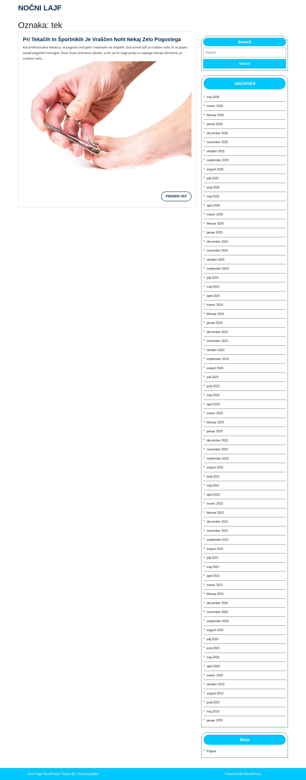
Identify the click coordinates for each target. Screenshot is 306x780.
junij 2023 (213, 386)
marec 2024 (215, 304)
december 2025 (217, 133)
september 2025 (218, 160)
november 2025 (217, 142)
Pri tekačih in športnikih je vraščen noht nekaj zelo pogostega (102, 39)
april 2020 (213, 666)
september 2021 (218, 539)
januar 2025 (215, 232)
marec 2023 (215, 413)
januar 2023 (215, 431)
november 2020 (217, 612)
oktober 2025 (215, 151)
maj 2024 (213, 286)
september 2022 (218, 458)
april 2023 (213, 404)
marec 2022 (215, 503)
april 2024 (213, 295)
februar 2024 (215, 314)
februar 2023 (215, 422)
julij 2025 (212, 178)
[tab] (244, 64)
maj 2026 (213, 97)
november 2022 (217, 449)
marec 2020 (215, 675)
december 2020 (217, 603)
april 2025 (213, 205)
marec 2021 (215, 585)
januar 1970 (215, 720)
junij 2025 (213, 187)
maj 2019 (213, 711)
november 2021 (217, 530)
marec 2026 (215, 106)
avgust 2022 (215, 467)
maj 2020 (213, 657)
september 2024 (218, 268)
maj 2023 (213, 395)
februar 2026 (215, 115)
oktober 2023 (215, 350)
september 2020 (218, 621)
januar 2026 (215, 124)
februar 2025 (215, 223)
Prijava (211, 751)
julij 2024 (212, 277)
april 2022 (213, 494)
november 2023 (217, 341)
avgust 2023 (215, 368)
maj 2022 (213, 485)
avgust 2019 (215, 693)
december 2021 (217, 521)
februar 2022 (215, 512)
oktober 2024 (215, 259)
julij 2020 (212, 639)
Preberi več (179, 197)
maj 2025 (213, 196)
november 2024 (217, 250)
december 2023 (217, 332)
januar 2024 (215, 322)
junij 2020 (213, 648)
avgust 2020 (215, 630)
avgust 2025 (215, 169)
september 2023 (218, 359)
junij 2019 (213, 702)
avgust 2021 (215, 548)
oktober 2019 (215, 684)
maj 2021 (213, 567)
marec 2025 (215, 214)
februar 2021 (215, 594)
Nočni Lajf (39, 8)
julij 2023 (212, 377)
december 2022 (217, 440)
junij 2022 (213, 476)
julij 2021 (212, 557)
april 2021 (213, 575)
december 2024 (217, 241)
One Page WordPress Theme (49, 774)
